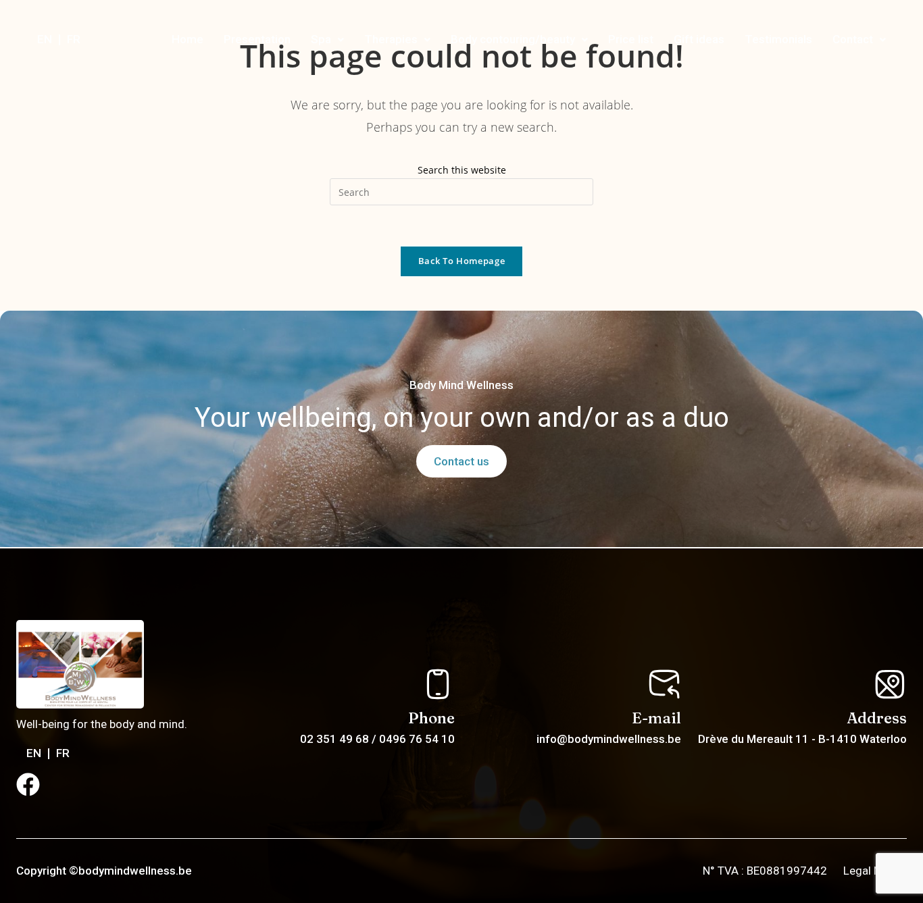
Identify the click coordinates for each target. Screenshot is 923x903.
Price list (630, 39)
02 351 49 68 (336, 739)
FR (73, 39)
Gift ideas (699, 39)
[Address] (890, 684)
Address (877, 717)
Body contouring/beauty (513, 39)
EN (44, 39)
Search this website (462, 169)
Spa (321, 39)
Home (187, 39)
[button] (327, 39)
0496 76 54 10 (417, 739)
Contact (852, 39)
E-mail (656, 717)
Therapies (391, 39)
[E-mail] (664, 684)
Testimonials (778, 39)
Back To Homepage (461, 261)
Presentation (257, 39)
